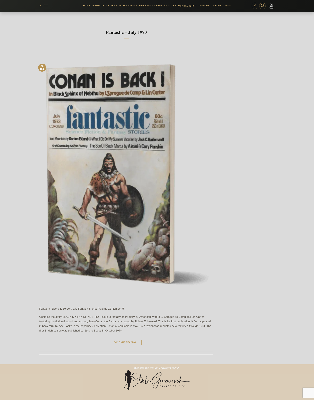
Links (227, 5)
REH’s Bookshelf (150, 5)
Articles (170, 5)
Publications (128, 5)
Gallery (205, 5)
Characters (186, 6)
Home (86, 5)
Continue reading (126, 342)
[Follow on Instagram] (262, 6)
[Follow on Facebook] (255, 6)
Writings (98, 5)
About (217, 5)
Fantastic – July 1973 (126, 32)
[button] (46, 5)
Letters (111, 5)
